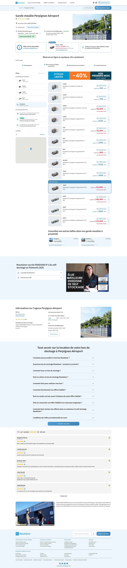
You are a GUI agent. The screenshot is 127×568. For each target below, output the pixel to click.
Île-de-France (18, 553)
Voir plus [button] (18, 328)
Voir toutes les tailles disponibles (55, 245)
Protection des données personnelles (80, 559)
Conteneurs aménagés (44, 544)
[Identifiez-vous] (96, 2)
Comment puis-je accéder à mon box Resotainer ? (51, 358)
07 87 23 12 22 (89, 8)
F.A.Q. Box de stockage (20, 546)
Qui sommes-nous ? (92, 542)
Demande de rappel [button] (103, 8)
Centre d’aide (91, 544)
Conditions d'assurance (37, 559)
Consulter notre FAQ (63, 424)
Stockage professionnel (68, 547)
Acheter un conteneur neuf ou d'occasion (48, 542)
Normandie (66, 554)
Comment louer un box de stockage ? (47, 370)
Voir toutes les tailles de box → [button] (30, 48)
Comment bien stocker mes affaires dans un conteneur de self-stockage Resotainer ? (59, 410)
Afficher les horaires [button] (53, 319)
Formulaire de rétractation (59, 559)
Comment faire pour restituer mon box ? (48, 383)
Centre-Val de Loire (43, 556)
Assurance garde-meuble (20, 544)
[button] (108, 87)
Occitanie (42, 553)
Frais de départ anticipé (47, 559)
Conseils (72, 2)
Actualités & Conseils (68, 542)
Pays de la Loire (67, 556)
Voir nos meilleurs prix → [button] (62, 50)
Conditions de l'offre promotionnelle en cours (50, 418)
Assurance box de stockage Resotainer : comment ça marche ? (56, 364)
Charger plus (63, 496)
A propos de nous (62, 2)
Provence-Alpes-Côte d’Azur (21, 554)
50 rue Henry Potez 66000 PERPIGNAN (27, 23)
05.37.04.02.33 (103, 3)
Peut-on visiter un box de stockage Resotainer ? (50, 377)
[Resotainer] (20, 2)
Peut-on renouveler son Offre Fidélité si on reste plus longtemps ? (57, 403)
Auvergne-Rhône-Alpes (93, 553)
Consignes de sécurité (28, 559)
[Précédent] (68, 278)
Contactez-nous (92, 543)
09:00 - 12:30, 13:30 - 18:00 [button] (33, 33)
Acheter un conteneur (49, 2)
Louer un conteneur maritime (45, 543)
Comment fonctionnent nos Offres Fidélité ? (49, 390)
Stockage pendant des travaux (70, 546)
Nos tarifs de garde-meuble (21, 542)
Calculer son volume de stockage (22, 543)
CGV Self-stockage (19, 559)
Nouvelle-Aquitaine (68, 553)
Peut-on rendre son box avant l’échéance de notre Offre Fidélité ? (57, 396)
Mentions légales (68, 559)
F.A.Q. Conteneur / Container (45, 546)
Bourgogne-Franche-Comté (21, 556)
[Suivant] (109, 27)
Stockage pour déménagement (70, 543)
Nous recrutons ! (92, 546)
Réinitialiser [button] (42, 73)
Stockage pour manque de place (70, 544)
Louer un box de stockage (34, 2)
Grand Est (91, 554)
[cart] (94, 2)
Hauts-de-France (43, 554)
